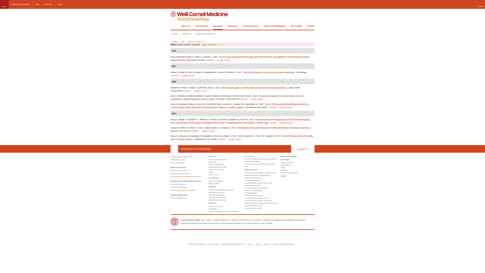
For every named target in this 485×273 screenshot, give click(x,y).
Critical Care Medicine (252, 180)
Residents (284, 170)
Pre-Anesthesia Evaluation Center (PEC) (258, 201)
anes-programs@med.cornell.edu (183, 190)
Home (173, 26)
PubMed (210, 60)
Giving (258, 244)
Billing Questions (215, 184)
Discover (48, 4)
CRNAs (283, 168)
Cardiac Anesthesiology (253, 178)
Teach (60, 4)
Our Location (174, 149)
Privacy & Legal (213, 244)
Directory (267, 244)
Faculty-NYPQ (285, 165)
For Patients (202, 26)
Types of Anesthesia (216, 181)
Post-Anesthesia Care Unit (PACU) (256, 198)
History (211, 172)
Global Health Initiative (253, 161)
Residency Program (216, 206)
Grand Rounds (250, 156)
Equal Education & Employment (233, 244)
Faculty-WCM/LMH (287, 163)
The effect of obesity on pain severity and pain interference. (269, 72)
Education (233, 26)
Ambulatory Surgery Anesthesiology (257, 175)
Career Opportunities (216, 165)
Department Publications (217, 197)
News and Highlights (275, 26)
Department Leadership (217, 159)
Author (175, 41)
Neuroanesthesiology (252, 185)
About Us (185, 26)
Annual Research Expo (216, 195)
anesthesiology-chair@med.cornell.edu (186, 176)
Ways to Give (213, 175)
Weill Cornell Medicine (20, 4)
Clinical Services (251, 26)
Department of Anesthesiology (196, 149)
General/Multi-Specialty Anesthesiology (258, 183)
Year (198, 41)
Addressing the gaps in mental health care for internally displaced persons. (254, 88)
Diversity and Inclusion (217, 170)
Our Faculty (213, 162)
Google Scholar (223, 60)
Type (190, 41)
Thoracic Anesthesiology (253, 206)
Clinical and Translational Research (221, 190)
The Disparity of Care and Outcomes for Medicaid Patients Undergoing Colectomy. (273, 128)
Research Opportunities (217, 200)
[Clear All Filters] (209, 44)
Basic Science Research (217, 192)
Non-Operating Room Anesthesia (256, 188)
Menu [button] (4, 6)
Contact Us (302, 149)
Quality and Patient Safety (218, 167)
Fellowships (213, 209)
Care (37, 4)
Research (218, 26)
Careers (250, 244)
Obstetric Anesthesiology (254, 190)
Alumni (310, 26)
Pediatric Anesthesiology (253, 196)
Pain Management (251, 193)
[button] (480, 4)
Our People (296, 26)
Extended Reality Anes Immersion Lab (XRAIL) (260, 159)
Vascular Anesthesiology (253, 208)
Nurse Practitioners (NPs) (289, 173)
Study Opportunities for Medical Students (223, 211)
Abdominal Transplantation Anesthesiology (260, 173)
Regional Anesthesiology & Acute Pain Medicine (261, 203)
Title (183, 41)
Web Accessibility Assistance (284, 244)
